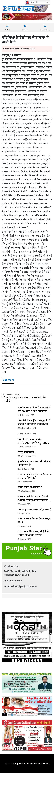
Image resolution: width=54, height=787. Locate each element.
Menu (7, 29)
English (33, 2)
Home (25, 29)
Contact (44, 29)
